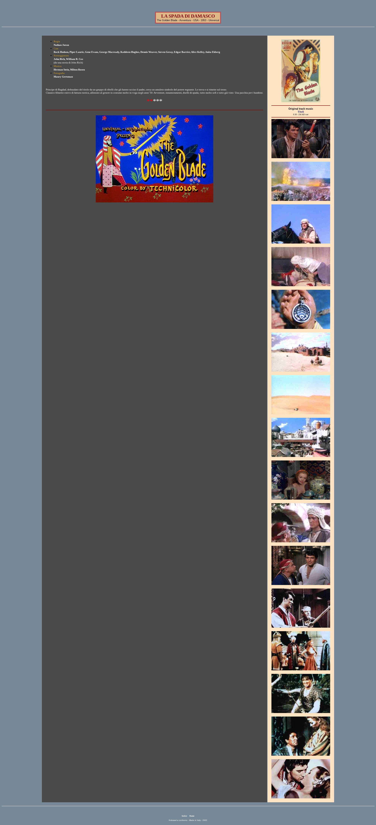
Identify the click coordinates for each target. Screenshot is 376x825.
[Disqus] (154, 269)
